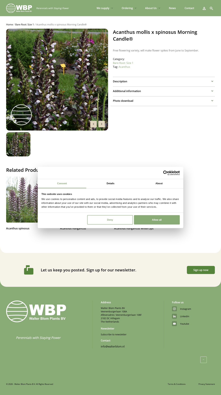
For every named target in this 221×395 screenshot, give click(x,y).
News (172, 8)
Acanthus (124, 67)
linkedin (184, 316)
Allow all (157, 219)
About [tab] (159, 183)
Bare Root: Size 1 (24, 24)
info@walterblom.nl (113, 346)
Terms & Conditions (177, 384)
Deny (110, 219)
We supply (103, 8)
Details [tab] (111, 183)
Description (120, 81)
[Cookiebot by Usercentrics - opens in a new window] (165, 172)
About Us (151, 8)
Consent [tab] (62, 183)
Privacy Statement (207, 384)
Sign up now (200, 270)
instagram (185, 308)
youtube (184, 323)
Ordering (127, 8)
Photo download (123, 101)
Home (9, 24)
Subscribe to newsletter (114, 334)
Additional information (127, 91)
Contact (189, 8)
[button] (101, 124)
